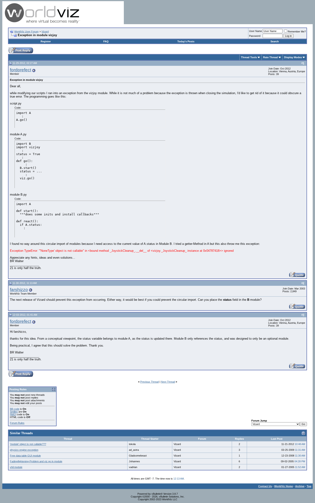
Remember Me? (297, 31)
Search (274, 41)
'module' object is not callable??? (28, 444)
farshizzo (19, 289)
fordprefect (20, 69)
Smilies (14, 411)
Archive (299, 486)
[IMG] (13, 414)
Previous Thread (149, 381)
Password (254, 36)
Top (309, 486)
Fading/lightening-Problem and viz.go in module (36, 461)
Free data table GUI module (25, 455)
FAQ (106, 41)
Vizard (45, 31)
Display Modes (293, 57)
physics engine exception (24, 449)
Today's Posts (185, 41)
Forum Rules (17, 423)
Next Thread (168, 381)
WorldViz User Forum (26, 31)
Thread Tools (249, 57)
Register (46, 41)
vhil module (16, 467)
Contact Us (265, 486)
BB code (14, 409)
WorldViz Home (283, 486)
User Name (255, 31)
